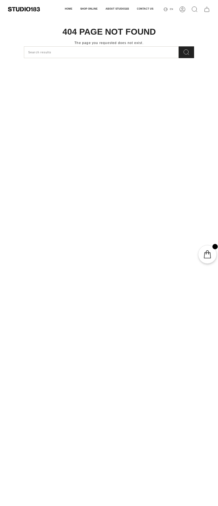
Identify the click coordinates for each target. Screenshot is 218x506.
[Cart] (207, 9)
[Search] (186, 52)
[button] (89, 9)
